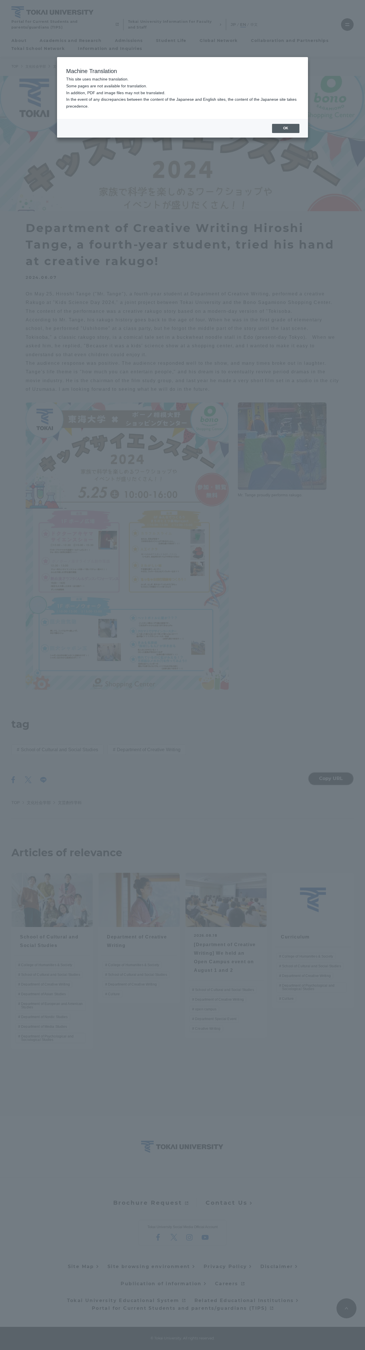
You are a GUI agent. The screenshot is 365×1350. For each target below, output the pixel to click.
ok (285, 128)
